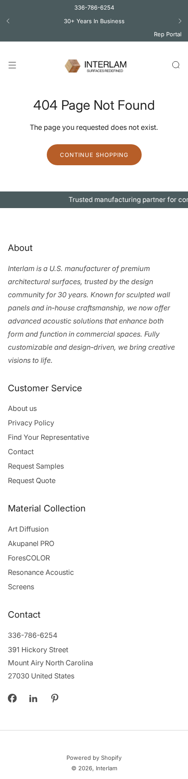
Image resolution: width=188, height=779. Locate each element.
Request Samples (36, 466)
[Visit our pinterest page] (55, 698)
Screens (21, 586)
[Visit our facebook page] (12, 698)
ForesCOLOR (29, 557)
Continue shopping (94, 154)
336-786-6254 (94, 7)
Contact (21, 451)
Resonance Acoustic (41, 572)
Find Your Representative (48, 437)
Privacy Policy (31, 422)
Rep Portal (167, 34)
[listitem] (94, 21)
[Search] (175, 64)
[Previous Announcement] (8, 21)
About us (22, 408)
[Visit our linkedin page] (33, 698)
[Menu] (12, 65)
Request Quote (32, 480)
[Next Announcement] (180, 21)
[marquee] (94, 199)
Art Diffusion (28, 529)
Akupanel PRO (31, 543)
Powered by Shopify (94, 757)
